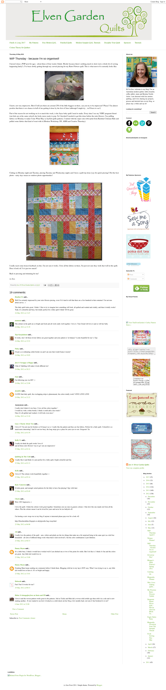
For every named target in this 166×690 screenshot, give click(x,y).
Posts (131, 274)
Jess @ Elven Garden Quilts (139, 464)
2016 (148, 480)
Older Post (114, 614)
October (150, 507)
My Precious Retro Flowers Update (151, 593)
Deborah (18, 581)
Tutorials (138, 42)
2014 (148, 487)
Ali (16, 532)
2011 (148, 662)
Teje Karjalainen (21, 334)
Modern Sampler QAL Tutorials (88, 42)
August (150, 518)
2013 (148, 490)
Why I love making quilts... (151, 584)
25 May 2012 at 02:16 (22, 449)
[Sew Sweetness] (141, 434)
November (151, 502)
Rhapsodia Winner (150, 578)
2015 (148, 483)
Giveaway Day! (150, 556)
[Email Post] (44, 285)
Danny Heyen (20, 548)
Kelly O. (18, 440)
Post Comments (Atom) (27, 618)
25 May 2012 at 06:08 (22, 524)
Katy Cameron (20, 484)
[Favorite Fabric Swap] (141, 376)
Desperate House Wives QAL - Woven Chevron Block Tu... (151, 606)
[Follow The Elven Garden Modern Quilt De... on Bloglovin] (133, 265)
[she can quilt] (141, 459)
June (149, 524)
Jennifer (18, 391)
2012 (148, 493)
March (150, 647)
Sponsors (127, 42)
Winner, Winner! (151, 539)
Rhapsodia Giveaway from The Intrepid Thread (151, 626)
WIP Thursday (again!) (151, 533)
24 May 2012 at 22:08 (22, 383)
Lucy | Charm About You (24, 423)
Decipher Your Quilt (112, 42)
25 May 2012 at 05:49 (22, 491)
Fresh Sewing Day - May (150, 637)
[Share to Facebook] (56, 285)
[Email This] (49, 285)
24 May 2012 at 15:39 (22, 327)
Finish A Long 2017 (17, 42)
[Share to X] (53, 285)
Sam (16, 376)
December (151, 496)
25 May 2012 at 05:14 (22, 477)
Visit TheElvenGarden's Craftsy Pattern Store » (141, 323)
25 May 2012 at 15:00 (22, 557)
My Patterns (33, 42)
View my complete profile (135, 468)
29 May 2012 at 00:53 (22, 588)
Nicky (17, 348)
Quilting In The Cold (23, 456)
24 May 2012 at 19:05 (22, 355)
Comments (133, 279)
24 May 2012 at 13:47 (22, 313)
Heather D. (19, 297)
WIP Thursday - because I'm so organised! (151, 547)
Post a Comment (18, 609)
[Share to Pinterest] (58, 285)
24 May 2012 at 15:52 (22, 341)
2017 (148, 477)
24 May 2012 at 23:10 (22, 416)
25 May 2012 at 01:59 (22, 432)
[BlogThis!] (51, 285)
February (151, 650)
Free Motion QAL (49, 42)
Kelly (17, 470)
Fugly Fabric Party (151, 618)
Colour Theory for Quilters (20, 47)
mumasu (18, 320)
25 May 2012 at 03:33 (22, 463)
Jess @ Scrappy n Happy (24, 362)
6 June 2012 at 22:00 (22, 604)
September (151, 512)
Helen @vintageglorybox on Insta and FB (30, 595)
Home (64, 614)
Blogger (99, 685)
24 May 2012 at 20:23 (22, 369)
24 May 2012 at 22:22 (22, 397)
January (150, 656)
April (150, 644)
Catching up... (150, 573)
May (149, 528)
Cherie (17, 498)
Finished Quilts (66, 42)
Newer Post (14, 614)
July (149, 521)
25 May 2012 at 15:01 (22, 573)
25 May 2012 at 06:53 (22, 541)
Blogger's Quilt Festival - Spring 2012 (151, 564)
